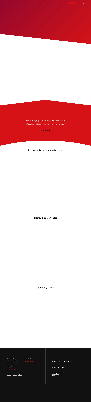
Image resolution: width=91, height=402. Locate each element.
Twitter (15, 374)
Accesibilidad (55, 373)
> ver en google (11, 369)
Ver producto (44, 130)
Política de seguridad (57, 375)
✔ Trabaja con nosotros (58, 367)
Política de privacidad (58, 371)
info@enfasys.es (29, 361)
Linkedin (20, 374)
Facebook (9, 374)
